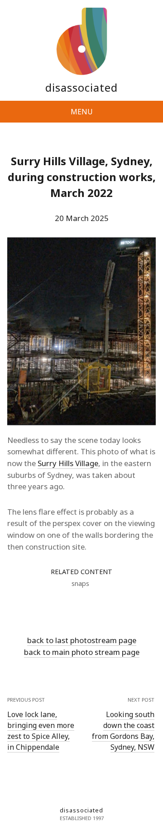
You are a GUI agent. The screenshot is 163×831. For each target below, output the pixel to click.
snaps (80, 583)
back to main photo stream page (81, 652)
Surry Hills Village (68, 463)
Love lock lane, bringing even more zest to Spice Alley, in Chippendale (40, 730)
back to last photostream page (81, 640)
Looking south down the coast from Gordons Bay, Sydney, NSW (123, 730)
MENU (82, 112)
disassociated (81, 87)
